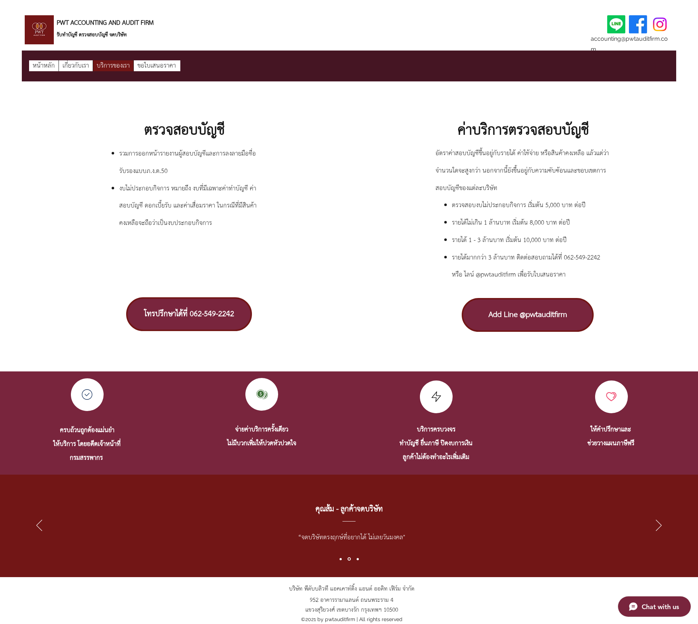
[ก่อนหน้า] (39, 526)
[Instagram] (660, 24)
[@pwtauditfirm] (616, 24)
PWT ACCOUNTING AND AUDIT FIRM (105, 23)
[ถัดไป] (659, 526)
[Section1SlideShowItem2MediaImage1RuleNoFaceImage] (349, 559)
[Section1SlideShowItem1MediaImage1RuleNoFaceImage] (341, 559)
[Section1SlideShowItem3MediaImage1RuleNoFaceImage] (358, 559)
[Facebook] (638, 24)
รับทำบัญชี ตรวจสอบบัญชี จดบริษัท (92, 35)
